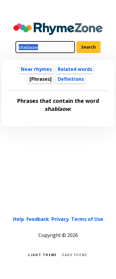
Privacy (60, 219)
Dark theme (75, 254)
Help (18, 219)
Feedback (37, 219)
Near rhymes (36, 69)
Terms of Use (87, 219)
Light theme (42, 254)
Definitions (71, 79)
